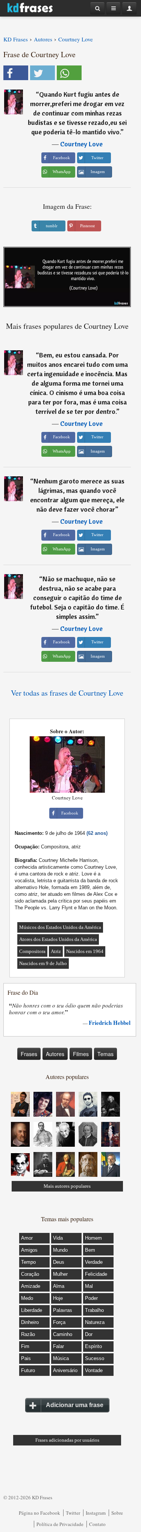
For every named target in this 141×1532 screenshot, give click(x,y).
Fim (25, 1346)
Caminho (62, 1334)
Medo (27, 1298)
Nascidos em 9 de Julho (43, 963)
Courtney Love (81, 144)
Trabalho (94, 1310)
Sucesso (94, 1358)
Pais (26, 1358)
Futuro (28, 1370)
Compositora (32, 951)
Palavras (62, 1310)
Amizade (30, 1286)
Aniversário (65, 1370)
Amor (27, 1238)
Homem (93, 1238)
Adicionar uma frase (74, 1405)
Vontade (94, 1370)
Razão (28, 1334)
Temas (105, 1054)
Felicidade (96, 1274)
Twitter (73, 1512)
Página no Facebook (39, 1512)
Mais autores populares (67, 1186)
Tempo (28, 1262)
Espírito (93, 1346)
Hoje (58, 1298)
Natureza (95, 1322)
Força (59, 1322)
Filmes (81, 1054)
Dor (88, 1334)
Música (61, 1358)
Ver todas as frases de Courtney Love (67, 693)
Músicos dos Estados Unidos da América (60, 927)
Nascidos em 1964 (84, 951)
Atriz (56, 951)
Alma (58, 1286)
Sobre (117, 1512)
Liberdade (31, 1310)
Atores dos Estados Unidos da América (58, 939)
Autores (55, 1054)
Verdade (94, 1262)
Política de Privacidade (59, 1524)
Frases (29, 1054)
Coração (30, 1274)
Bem (90, 1250)
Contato (97, 1524)
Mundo (60, 1250)
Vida (58, 1238)
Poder (91, 1298)
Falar (58, 1346)
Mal (89, 1286)
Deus (58, 1262)
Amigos (29, 1250)
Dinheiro (30, 1322)
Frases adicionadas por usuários (67, 1440)
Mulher (60, 1274)
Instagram (96, 1512)
